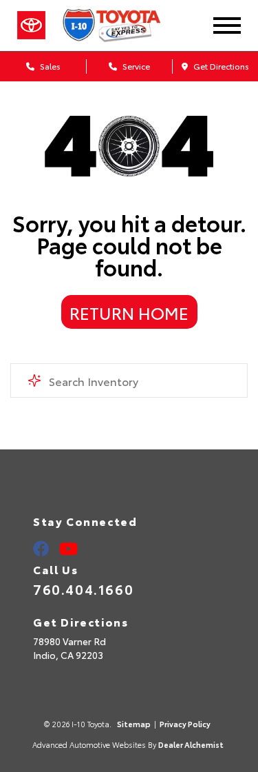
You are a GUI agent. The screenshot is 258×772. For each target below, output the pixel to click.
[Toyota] (31, 25)
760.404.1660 (83, 589)
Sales (49, 66)
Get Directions (220, 66)
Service (135, 66)
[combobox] (129, 380)
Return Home (129, 312)
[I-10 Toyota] (124, 25)
